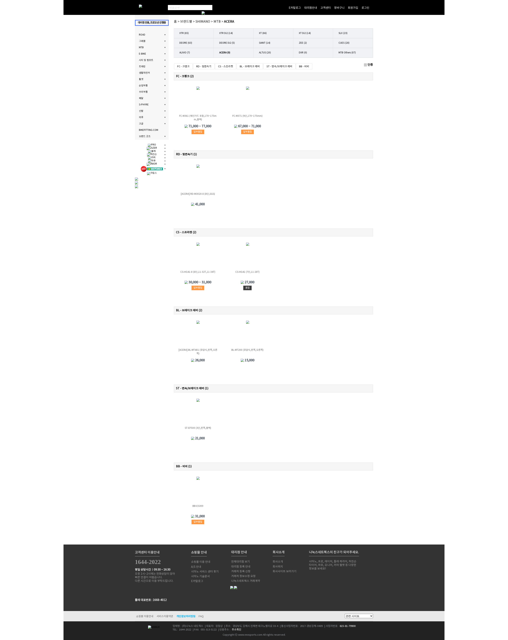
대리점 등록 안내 (240, 566)
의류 (141, 117)
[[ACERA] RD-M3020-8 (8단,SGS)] (198, 178)
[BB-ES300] (198, 490)
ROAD (142, 35)
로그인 (365, 8)
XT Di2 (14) (305, 33)
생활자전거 (144, 73)
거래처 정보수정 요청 (243, 576)
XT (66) (263, 33)
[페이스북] (321, 576)
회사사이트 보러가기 (284, 571)
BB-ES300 (197, 506)
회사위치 (278, 566)
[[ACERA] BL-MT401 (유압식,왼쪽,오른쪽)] (198, 334)
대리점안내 (310, 8)
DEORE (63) (185, 43)
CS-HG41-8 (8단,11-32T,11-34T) (197, 272)
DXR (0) (303, 52)
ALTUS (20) (265, 52)
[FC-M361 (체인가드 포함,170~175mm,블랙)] (198, 100)
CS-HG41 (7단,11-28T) (247, 272)
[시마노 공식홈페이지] (313, 576)
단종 (370, 65)
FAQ (201, 616)
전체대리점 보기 (240, 561)
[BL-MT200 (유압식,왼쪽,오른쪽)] (248, 334)
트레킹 (142, 66)
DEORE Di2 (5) (227, 43)
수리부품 (143, 92)
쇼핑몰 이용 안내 (200, 562)
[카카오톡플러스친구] (346, 576)
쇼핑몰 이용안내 (144, 616)
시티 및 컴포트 (146, 60)
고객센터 (325, 8)
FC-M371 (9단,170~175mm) (247, 116)
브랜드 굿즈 (144, 136)
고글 (141, 123)
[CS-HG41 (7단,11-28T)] (248, 256)
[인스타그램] (355, 576)
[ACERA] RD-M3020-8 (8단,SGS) (198, 194)
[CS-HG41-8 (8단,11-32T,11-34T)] (198, 256)
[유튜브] (338, 576)
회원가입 (353, 8)
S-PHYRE (144, 104)
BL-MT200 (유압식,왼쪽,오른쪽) (247, 350)
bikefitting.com (148, 130)
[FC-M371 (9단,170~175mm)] (248, 100)
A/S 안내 (196, 567)
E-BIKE (142, 54)
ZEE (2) (303, 43)
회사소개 (278, 561)
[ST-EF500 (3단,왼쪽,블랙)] (198, 412)
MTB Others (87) (347, 52)
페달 (141, 98)
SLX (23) (343, 33)
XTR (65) (184, 33)
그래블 (142, 41)
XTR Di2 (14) (226, 33)
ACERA (229, 21)
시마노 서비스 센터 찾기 (205, 571)
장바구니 (339, 8)
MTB (141, 47)
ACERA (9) (224, 52)
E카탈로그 (295, 8)
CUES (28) (344, 43)
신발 (141, 111)
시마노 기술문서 (200, 576)
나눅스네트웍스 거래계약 (245, 581)
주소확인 (236, 629)
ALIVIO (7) (184, 52)
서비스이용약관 (165, 616)
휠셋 (141, 79)
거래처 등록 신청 (240, 571)
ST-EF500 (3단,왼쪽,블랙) (198, 428)
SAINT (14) (264, 43)
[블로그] (330, 576)
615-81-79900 (348, 626)
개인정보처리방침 (185, 616)
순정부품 (143, 85)
